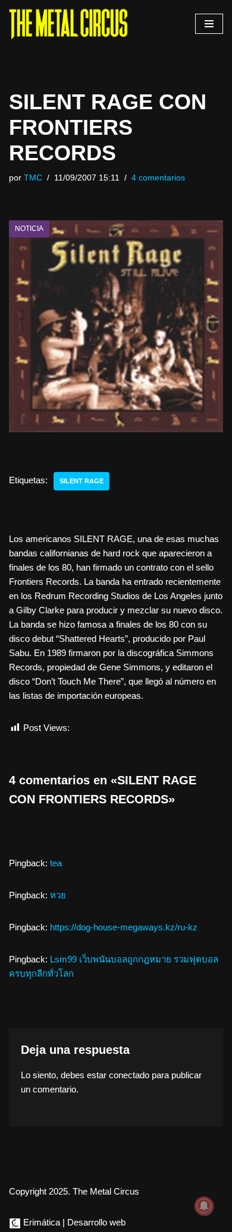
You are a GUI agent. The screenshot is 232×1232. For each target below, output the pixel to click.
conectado (129, 1075)
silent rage (81, 480)
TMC (33, 177)
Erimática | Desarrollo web (73, 1222)
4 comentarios (158, 177)
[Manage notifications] (204, 1205)
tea (56, 863)
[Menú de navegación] (209, 24)
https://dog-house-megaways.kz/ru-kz (123, 927)
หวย (58, 895)
